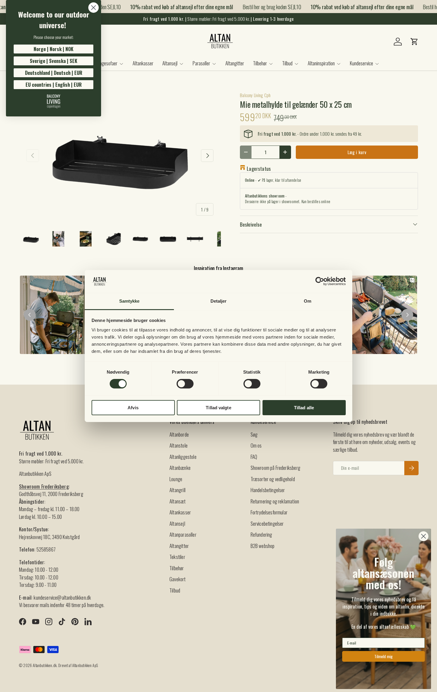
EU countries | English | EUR (54, 84)
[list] (120, 156)
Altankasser (143, 63)
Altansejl (169, 63)
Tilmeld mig (383, 656)
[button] (414, 41)
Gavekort (177, 579)
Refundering (261, 534)
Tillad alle (304, 407)
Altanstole (178, 445)
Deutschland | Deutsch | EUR (53, 72)
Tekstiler (177, 556)
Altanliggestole (183, 456)
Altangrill (177, 490)
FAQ (254, 456)
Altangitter (234, 63)
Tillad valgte (218, 407)
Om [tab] (307, 301)
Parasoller (201, 63)
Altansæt (177, 501)
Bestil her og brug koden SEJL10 (266, 6)
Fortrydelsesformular (269, 512)
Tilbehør (260, 63)
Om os (256, 445)
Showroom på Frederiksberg (275, 467)
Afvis (133, 407)
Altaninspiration (321, 63)
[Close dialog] (93, 7)
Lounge (175, 479)
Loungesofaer (105, 63)
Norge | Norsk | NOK (53, 49)
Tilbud (287, 63)
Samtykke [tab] (129, 301)
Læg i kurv (357, 152)
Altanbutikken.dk (44, 665)
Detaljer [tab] (218, 301)
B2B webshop (263, 545)
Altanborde (179, 434)
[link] (53, 101)
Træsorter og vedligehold (273, 479)
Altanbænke (180, 467)
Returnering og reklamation (275, 501)
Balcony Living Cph (255, 95)
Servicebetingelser (267, 523)
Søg (254, 434)
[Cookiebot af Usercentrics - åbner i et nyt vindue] (320, 281)
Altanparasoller (183, 534)
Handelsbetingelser (268, 490)
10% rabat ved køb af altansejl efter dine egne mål (176, 7)
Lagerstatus (259, 168)
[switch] (185, 383)
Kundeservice (361, 63)
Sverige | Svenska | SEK (53, 60)
